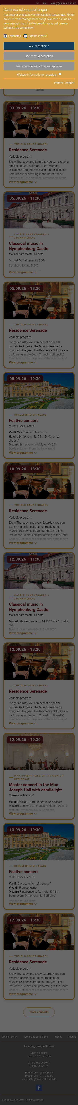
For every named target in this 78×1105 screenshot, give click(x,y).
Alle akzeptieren (39, 46)
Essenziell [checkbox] (14, 36)
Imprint (58, 83)
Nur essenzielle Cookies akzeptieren (39, 66)
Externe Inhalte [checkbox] (37, 36)
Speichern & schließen (39, 56)
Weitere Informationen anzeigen (37, 74)
